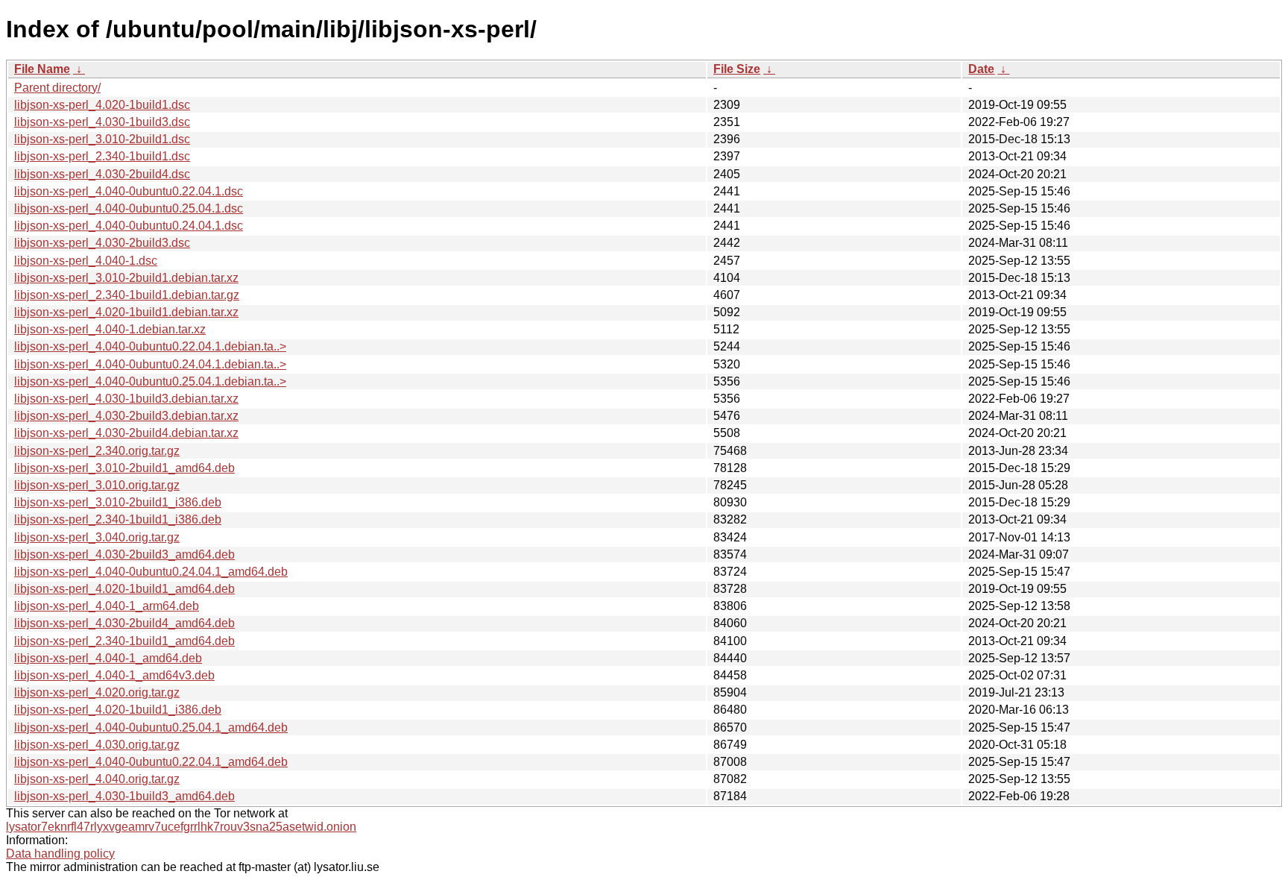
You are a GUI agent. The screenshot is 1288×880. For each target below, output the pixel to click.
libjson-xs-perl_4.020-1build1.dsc (102, 104)
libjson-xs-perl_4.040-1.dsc (85, 260)
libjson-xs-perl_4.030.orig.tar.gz (97, 744)
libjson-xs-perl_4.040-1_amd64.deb (108, 658)
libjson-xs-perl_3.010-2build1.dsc (102, 139)
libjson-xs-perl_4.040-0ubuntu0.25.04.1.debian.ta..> (150, 381)
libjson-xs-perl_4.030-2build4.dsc (102, 174)
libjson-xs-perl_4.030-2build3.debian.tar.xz (126, 415)
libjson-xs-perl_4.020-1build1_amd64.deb (124, 588)
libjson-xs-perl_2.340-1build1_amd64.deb (124, 641)
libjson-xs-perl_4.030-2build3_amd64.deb (124, 554)
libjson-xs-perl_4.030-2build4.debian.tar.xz (126, 433)
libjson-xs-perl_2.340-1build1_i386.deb (117, 519)
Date (981, 69)
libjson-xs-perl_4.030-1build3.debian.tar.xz (126, 398)
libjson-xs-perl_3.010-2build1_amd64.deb (124, 468)
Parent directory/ (57, 87)
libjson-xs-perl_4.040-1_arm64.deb (106, 606)
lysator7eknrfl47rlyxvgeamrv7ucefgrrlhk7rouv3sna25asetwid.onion (181, 826)
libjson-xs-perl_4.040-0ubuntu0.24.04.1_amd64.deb (151, 571)
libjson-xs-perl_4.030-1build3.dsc (102, 122)
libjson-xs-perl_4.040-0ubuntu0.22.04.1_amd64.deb (151, 761)
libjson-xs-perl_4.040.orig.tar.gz (97, 779)
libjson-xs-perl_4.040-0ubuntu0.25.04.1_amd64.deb (151, 727)
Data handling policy (60, 853)
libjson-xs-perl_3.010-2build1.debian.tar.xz (126, 277)
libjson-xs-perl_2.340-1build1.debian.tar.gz (126, 295)
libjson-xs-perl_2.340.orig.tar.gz (97, 450)
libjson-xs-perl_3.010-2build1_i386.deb (117, 502)
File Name (42, 69)
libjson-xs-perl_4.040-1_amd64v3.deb (114, 675)
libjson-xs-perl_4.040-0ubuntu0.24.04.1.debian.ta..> (150, 364)
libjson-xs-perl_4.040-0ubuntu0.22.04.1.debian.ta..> (150, 346)
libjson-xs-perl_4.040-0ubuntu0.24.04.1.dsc (128, 225)
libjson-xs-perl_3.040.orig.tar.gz (97, 537)
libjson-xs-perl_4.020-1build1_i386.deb (117, 709)
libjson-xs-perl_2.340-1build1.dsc (102, 156)
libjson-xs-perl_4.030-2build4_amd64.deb (124, 623)
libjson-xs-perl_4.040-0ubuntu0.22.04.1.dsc (128, 191)
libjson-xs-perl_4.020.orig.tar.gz (97, 692)
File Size (736, 69)
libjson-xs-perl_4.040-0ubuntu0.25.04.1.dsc (128, 208)
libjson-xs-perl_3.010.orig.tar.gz (97, 485)
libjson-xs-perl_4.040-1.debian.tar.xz (110, 329)
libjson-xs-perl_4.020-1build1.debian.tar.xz (126, 312)
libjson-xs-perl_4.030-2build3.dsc (102, 242)
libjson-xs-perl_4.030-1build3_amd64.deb (124, 796)
